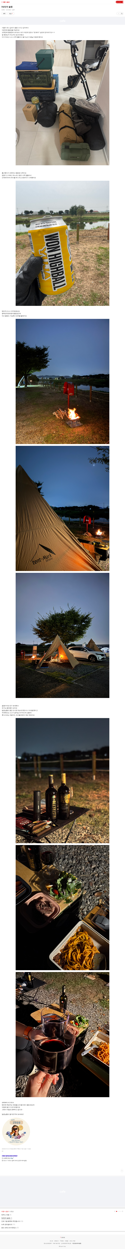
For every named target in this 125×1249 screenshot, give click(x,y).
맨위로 (63, 1237)
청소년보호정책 (48, 1243)
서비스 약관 (72, 1241)
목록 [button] (4, 13)
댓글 (11, 13)
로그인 (51, 1241)
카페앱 (66, 1241)
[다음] (123, 1211)
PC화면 (62, 1241)
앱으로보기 (119, 2)
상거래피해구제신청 (66, 1243)
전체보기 (56, 1241)
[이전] (115, 1211)
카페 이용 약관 (56, 1243)
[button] (9, 2)
